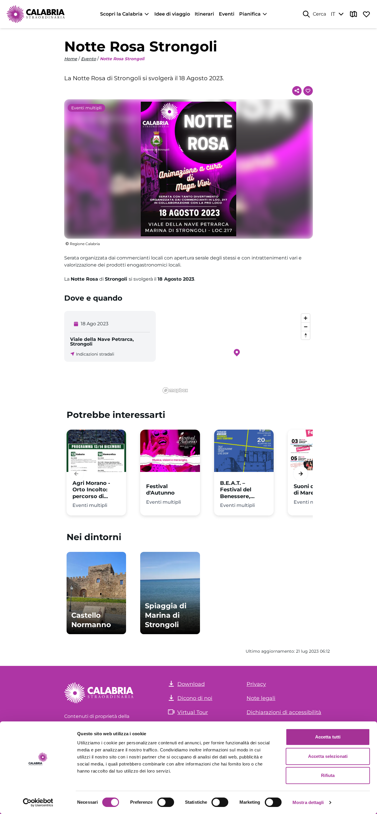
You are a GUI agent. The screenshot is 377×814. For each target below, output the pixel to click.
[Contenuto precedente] (76, 473)
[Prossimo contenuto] (300, 473)
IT (333, 14)
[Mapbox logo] (175, 390)
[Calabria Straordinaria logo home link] (35, 14)
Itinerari (204, 14)
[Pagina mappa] (353, 14)
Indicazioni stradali (95, 354)
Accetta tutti (327, 736)
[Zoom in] (305, 318)
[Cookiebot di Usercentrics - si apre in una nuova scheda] (38, 802)
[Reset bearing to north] (305, 335)
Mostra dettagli (308, 802)
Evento (88, 58)
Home (70, 58)
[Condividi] (297, 91)
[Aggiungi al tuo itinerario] (308, 91)
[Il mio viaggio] (366, 14)
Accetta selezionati (328, 756)
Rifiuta (328, 775)
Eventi (226, 14)
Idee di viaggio (172, 14)
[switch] (165, 802)
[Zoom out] (305, 326)
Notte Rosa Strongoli (122, 58)
